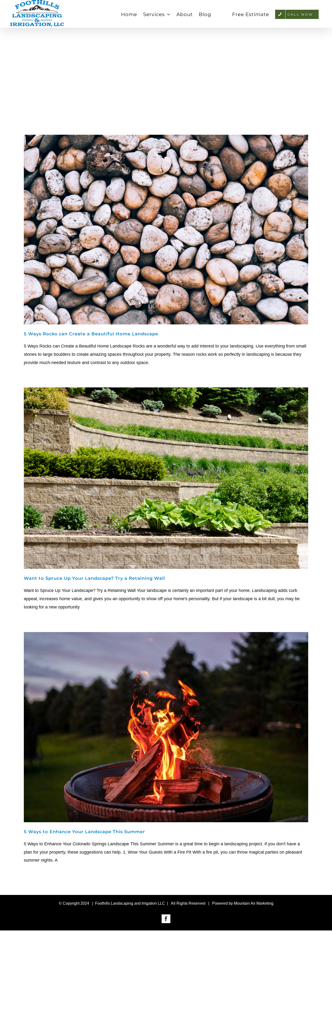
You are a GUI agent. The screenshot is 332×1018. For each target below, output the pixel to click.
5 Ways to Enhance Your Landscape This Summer (84, 831)
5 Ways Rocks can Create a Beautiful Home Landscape (91, 334)
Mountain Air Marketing (253, 903)
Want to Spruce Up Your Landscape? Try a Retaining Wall (94, 578)
